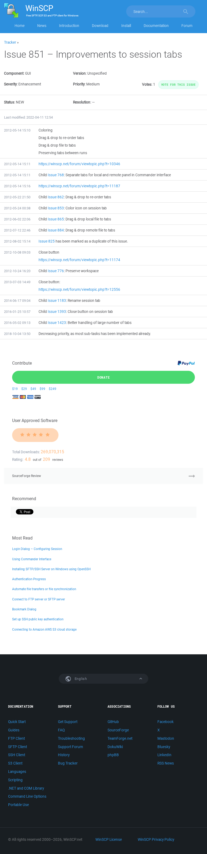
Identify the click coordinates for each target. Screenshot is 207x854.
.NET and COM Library (26, 788)
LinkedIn (164, 754)
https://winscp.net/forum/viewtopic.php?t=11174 (79, 259)
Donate (103, 377)
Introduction (69, 25)
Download (100, 25)
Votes (146, 84)
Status (9, 102)
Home (20, 25)
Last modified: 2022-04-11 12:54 (28, 117)
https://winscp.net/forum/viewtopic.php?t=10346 (79, 163)
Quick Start (17, 721)
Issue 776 (56, 270)
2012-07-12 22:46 (17, 230)
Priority (79, 84)
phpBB (113, 754)
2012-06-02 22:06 (17, 219)
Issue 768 (56, 174)
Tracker (10, 42)
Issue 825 (47, 241)
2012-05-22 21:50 (17, 197)
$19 (15, 389)
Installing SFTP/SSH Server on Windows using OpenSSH (51, 569)
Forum (186, 25)
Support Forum (70, 746)
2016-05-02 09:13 (17, 322)
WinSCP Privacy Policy (156, 839)
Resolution (81, 102)
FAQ (61, 730)
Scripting (15, 779)
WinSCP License (108, 839)
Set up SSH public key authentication (37, 619)
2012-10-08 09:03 (17, 252)
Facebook (165, 721)
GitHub (113, 721)
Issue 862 (56, 197)
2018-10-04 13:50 (17, 333)
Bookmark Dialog (24, 609)
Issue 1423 (57, 322)
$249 (52, 389)
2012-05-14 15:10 (17, 130)
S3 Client (15, 763)
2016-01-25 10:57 (17, 311)
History (64, 754)
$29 (24, 389)
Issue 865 (56, 219)
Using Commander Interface (31, 559)
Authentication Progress (29, 579)
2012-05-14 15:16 (17, 186)
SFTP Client (17, 746)
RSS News (165, 763)
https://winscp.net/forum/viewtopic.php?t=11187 (79, 186)
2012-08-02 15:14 (17, 241)
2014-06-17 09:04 (17, 300)
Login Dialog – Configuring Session (37, 549)
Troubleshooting (71, 738)
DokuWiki (115, 746)
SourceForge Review (26, 476)
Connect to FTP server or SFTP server (38, 599)
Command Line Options (27, 796)
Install (126, 25)
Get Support (67, 721)
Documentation (156, 25)
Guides (13, 730)
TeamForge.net (120, 738)
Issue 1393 (57, 311)
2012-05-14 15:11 (17, 164)
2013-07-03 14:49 (17, 282)
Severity (10, 84)
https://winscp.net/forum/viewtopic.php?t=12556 (79, 289)
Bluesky (163, 746)
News (41, 25)
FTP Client (16, 738)
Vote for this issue (178, 84)
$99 (42, 389)
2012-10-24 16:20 (17, 271)
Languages (17, 771)
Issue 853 (56, 208)
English (80, 678)
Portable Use (18, 804)
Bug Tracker (68, 763)
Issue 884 (56, 230)
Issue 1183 (57, 300)
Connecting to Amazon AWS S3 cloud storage (44, 629)
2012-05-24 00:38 (17, 208)
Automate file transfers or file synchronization (44, 589)
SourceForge (118, 730)
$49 (33, 389)
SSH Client (16, 754)
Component (13, 73)
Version (79, 73)
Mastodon (165, 738)
